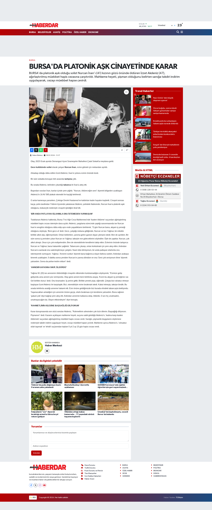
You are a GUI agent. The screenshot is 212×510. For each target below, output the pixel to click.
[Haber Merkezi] (37, 347)
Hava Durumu (90, 465)
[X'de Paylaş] (36, 150)
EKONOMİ (93, 32)
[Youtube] (44, 485)
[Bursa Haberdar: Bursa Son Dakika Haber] (44, 25)
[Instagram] (40, 485)
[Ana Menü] (181, 32)
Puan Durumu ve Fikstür (94, 471)
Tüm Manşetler (91, 473)
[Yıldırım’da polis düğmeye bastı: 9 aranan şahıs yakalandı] (46, 374)
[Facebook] (31, 485)
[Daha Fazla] (46, 150)
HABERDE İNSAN (159, 476)
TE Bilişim (179, 497)
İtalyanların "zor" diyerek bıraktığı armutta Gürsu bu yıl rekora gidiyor (44, 414)
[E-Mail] (47, 351)
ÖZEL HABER (80, 32)
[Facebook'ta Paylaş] (31, 150)
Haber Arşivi (89, 479)
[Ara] (178, 32)
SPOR (124, 473)
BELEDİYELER (44, 32)
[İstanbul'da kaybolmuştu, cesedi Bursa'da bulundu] (113, 401)
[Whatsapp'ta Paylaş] (41, 150)
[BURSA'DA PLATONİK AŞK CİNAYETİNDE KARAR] (80, 117)
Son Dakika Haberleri (93, 476)
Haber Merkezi (37, 155)
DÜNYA (156, 473)
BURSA (32, 32)
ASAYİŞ (56, 32)
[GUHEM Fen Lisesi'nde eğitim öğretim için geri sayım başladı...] (113, 374)
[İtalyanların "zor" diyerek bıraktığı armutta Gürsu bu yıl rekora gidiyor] (46, 401)
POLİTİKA (67, 32)
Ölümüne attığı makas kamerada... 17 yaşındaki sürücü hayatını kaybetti (79, 414)
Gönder (36, 453)
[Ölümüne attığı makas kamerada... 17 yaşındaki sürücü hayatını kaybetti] (80, 401)
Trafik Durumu (90, 468)
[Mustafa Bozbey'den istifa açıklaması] (80, 374)
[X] (35, 485)
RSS (34, 497)
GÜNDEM (126, 476)
